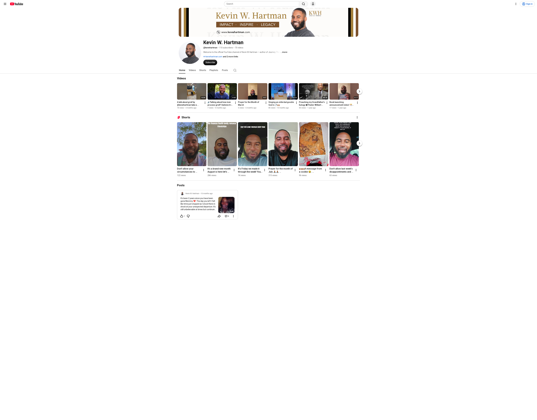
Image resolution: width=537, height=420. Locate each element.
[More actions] (205, 102)
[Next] (359, 91)
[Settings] (516, 4)
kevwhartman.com (213, 56)
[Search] (303, 4)
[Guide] (5, 4)
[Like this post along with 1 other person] (181, 216)
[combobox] (262, 4)
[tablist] (268, 70)
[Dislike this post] (188, 216)
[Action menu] (233, 216)
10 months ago (207, 193)
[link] (208, 205)
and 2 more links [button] (230, 56)
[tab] (182, 70)
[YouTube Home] (16, 4)
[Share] (219, 216)
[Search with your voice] (313, 4)
